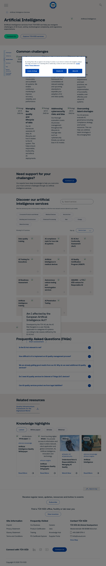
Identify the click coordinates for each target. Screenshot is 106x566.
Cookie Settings (32, 71)
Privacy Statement (34, 65)
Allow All (75, 71)
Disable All (59, 71)
